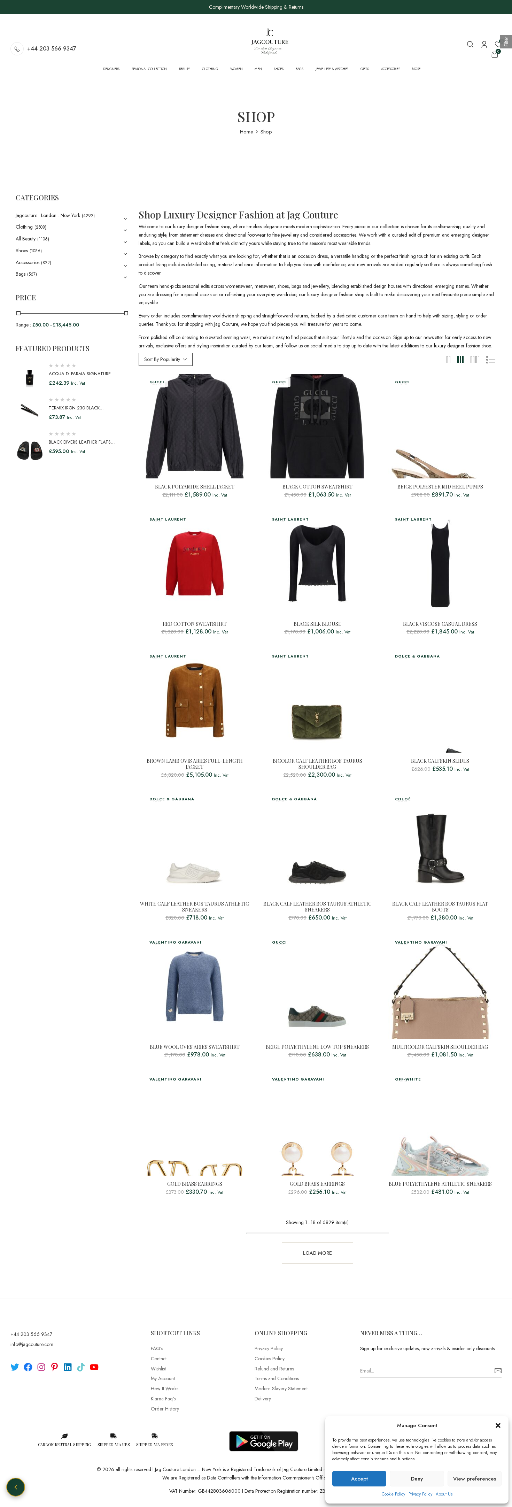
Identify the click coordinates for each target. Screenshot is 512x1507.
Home (246, 132)
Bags (20, 273)
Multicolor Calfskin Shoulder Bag (440, 1047)
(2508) (40, 227)
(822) (46, 263)
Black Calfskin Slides (440, 761)
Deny (417, 1479)
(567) (32, 274)
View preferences (474, 1479)
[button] (498, 1425)
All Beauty (26, 238)
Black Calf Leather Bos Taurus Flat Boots (440, 907)
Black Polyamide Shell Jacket (194, 487)
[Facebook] (28, 1367)
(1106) (43, 239)
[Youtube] (94, 1367)
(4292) (88, 216)
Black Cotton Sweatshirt (317, 487)
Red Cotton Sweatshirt (195, 624)
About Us (444, 1494)
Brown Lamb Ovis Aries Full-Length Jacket (195, 764)
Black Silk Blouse (317, 624)
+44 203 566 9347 (51, 49)
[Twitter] (14, 1367)
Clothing (24, 226)
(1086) (36, 251)
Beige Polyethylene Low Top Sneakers (317, 1047)
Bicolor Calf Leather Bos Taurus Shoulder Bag (317, 764)
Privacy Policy (420, 1494)
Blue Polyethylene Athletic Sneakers (440, 1184)
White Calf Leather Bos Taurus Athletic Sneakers (194, 907)
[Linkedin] (67, 1367)
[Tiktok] (81, 1367)
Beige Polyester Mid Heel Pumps (440, 487)
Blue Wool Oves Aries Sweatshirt (195, 1047)
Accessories (27, 262)
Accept (359, 1479)
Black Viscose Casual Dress (440, 624)
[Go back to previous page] (15, 1487)
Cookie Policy (393, 1494)
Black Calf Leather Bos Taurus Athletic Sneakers (317, 907)
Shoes (22, 250)
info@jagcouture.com (31, 1344)
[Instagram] (41, 1367)
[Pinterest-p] (54, 1367)
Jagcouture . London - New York (48, 215)
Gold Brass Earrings (194, 1184)
